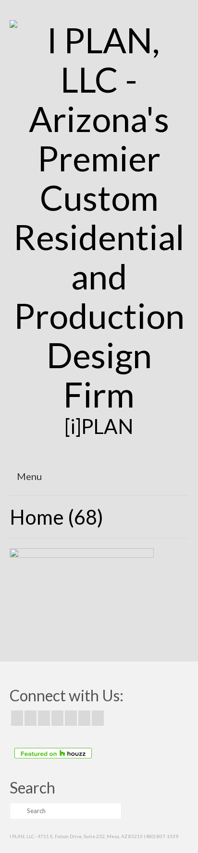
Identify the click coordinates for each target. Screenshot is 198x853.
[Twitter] (31, 718)
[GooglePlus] (57, 718)
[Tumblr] (98, 718)
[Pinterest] (71, 718)
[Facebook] (17, 718)
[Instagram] (44, 718)
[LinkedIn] (84, 718)
